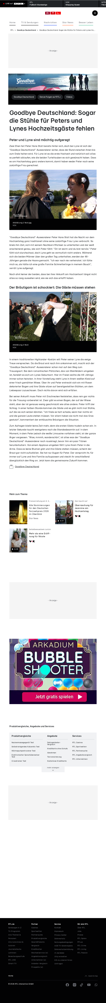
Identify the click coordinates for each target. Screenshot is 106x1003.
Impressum (59, 931)
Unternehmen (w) (38, 960)
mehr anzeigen (53, 768)
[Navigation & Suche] (95, 13)
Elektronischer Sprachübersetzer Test (25, 756)
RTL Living (81, 949)
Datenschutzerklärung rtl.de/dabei (63, 951)
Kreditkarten (36, 949)
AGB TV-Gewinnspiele (63, 946)
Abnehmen (51, 753)
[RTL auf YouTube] (89, 984)
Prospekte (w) (37, 967)
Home (10, 976)
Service (57, 924)
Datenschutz (59, 939)
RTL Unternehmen (80, 759)
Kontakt (57, 928)
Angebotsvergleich (39, 956)
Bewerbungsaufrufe (16, 956)
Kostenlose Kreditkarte (57, 761)
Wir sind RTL (82, 924)
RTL (12, 30)
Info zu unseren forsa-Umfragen (63, 962)
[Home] (53, 13)
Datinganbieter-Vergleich (54, 743)
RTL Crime (81, 946)
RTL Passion (82, 953)
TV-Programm (14, 931)
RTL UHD (12, 960)
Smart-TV (12, 964)
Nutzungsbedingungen (63, 942)
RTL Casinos (77, 743)
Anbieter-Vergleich (39, 964)
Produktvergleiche (39, 938)
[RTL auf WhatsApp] (96, 984)
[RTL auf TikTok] (81, 984)
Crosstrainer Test (19, 761)
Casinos (34, 928)
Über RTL (81, 928)
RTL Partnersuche (79, 751)
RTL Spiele (81, 938)
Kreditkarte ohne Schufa (57, 749)
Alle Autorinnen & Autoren (15, 944)
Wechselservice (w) (39, 953)
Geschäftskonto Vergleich (38, 944)
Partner (34, 924)
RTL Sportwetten (79, 747)
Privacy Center (60, 935)
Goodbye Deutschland (26, 30)
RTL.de (11, 924)
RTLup (80, 942)
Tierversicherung (54, 757)
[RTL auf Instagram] (74, 984)
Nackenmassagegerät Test (23, 743)
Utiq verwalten (60, 957)
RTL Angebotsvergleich (82, 755)
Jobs (79, 931)
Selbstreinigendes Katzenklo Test (26, 747)
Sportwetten (36, 931)
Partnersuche (37, 935)
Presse (80, 935)
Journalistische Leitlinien (14, 951)
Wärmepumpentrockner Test (24, 751)
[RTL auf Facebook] (67, 984)
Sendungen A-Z (14, 928)
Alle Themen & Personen (14, 936)
